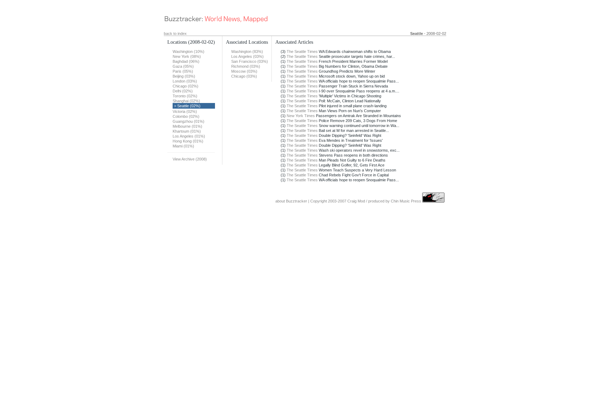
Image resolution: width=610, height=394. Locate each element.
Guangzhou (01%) (188, 121)
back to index (175, 33)
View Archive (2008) (190, 159)
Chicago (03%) (244, 76)
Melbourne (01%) (187, 126)
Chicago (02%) (185, 86)
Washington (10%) (188, 51)
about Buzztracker (291, 201)
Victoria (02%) (185, 111)
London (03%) (185, 81)
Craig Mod (356, 201)
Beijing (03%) (184, 76)
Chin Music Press (406, 201)
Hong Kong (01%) (188, 141)
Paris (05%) (183, 71)
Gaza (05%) (183, 66)
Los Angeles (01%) (189, 136)
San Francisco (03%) (249, 61)
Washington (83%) (247, 51)
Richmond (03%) (245, 66)
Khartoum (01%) (187, 131)
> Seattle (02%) (187, 106)
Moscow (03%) (244, 71)
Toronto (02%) (185, 96)
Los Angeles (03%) (247, 56)
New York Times (301, 116)
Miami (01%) (183, 146)
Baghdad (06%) (186, 61)
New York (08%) (187, 56)
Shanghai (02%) (186, 101)
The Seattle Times (302, 51)
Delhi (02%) (183, 91)
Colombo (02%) (186, 116)
